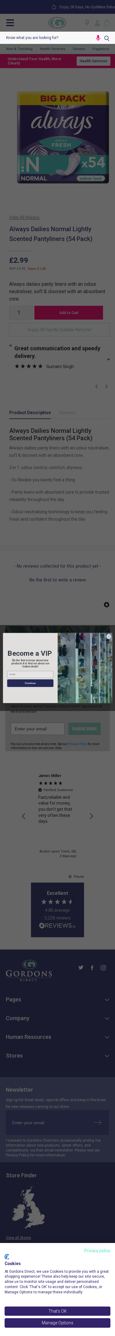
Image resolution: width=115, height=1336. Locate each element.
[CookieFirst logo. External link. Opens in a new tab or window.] (7, 1257)
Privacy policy (97, 1250)
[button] (98, 38)
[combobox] (46, 38)
